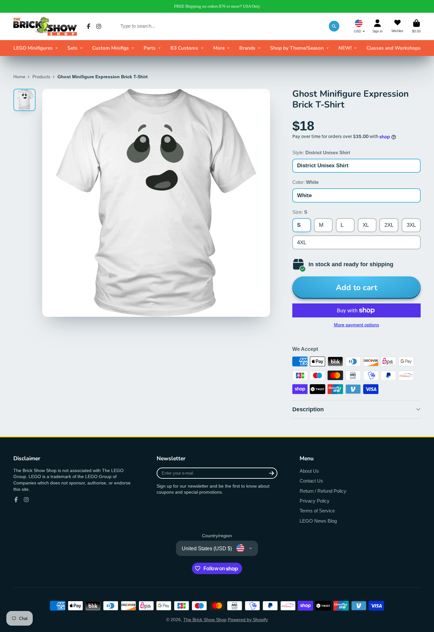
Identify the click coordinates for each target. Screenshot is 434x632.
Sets (72, 48)
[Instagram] (99, 26)
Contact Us (311, 480)
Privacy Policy (314, 501)
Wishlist (397, 26)
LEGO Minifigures (33, 48)
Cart (416, 26)
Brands (247, 48)
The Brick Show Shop (205, 619)
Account (377, 26)
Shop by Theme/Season (297, 48)
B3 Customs (184, 48)
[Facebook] (89, 26)
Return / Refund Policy (323, 491)
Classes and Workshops (393, 48)
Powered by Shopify (248, 619)
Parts (150, 48)
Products (41, 76)
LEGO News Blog (318, 521)
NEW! (345, 48)
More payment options (356, 324)
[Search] (334, 26)
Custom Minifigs (110, 48)
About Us (309, 471)
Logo (45, 26)
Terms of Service (317, 510)
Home (19, 76)
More (219, 48)
